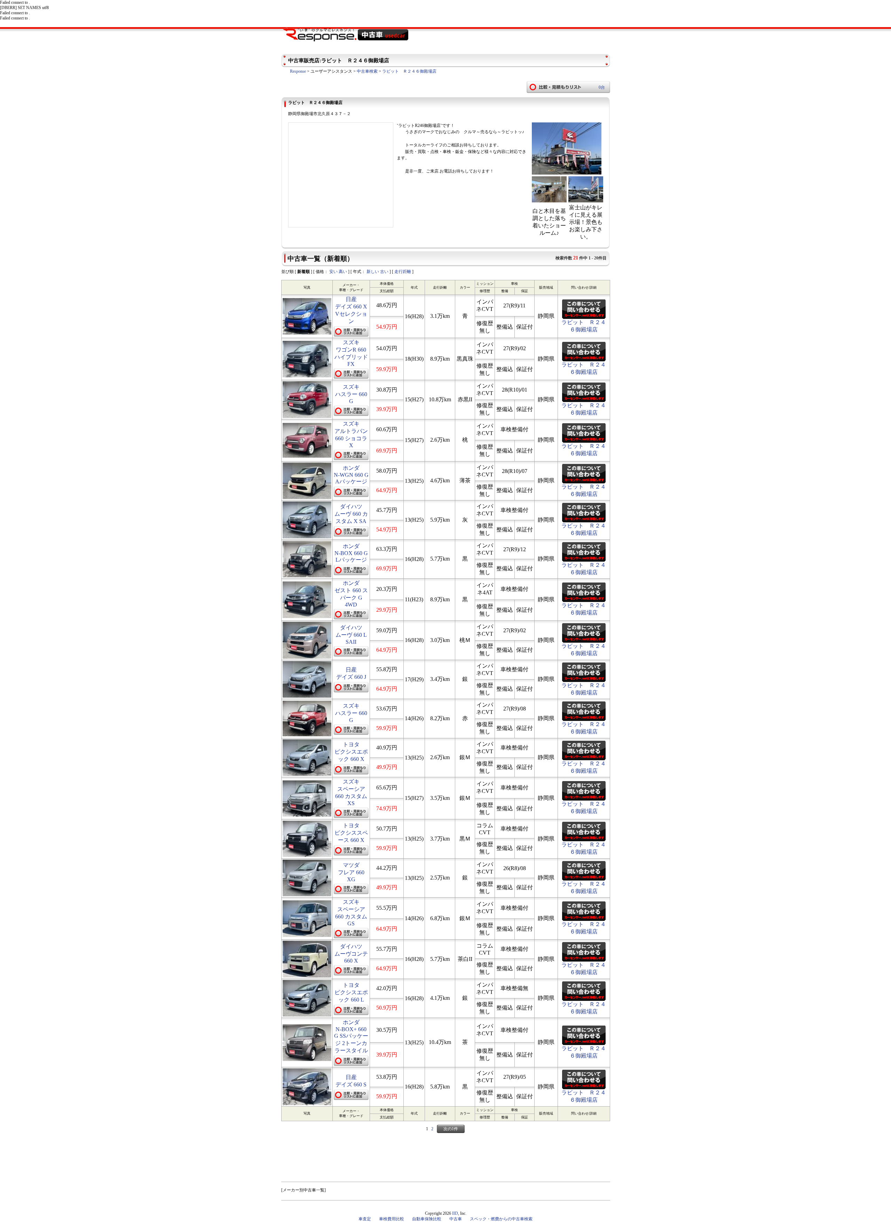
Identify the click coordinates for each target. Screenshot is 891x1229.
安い (333, 271)
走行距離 (402, 271)
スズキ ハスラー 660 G (351, 394)
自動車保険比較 (426, 1218)
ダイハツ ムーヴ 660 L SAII (351, 635)
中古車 (455, 1218)
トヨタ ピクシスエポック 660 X (351, 751)
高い (343, 271)
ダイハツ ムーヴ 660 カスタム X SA (351, 514)
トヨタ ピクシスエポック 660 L (351, 992)
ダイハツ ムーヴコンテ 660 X (351, 953)
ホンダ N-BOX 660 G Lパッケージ (351, 553)
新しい (372, 271)
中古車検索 (367, 71)
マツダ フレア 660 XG (351, 872)
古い (384, 271)
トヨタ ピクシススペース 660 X (351, 832)
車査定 (364, 1218)
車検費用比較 (391, 1218)
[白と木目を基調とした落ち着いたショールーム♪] (549, 200)
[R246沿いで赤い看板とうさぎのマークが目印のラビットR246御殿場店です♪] (566, 173)
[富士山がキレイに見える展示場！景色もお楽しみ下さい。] (585, 200)
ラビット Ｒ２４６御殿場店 (409, 71)
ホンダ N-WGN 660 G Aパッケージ (351, 474)
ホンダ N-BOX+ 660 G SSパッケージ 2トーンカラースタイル (351, 1036)
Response (298, 71)
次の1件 (450, 1128)
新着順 (303, 271)
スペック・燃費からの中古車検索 (501, 1218)
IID (455, 1213)
